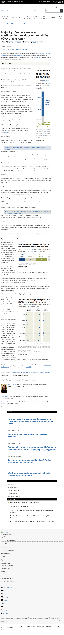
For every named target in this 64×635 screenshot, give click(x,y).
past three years (37, 57)
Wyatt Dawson (15, 49)
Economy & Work (5, 568)
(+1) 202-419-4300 (5, 539)
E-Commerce (7, 372)
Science (3, 571)
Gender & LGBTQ (5, 563)
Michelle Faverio (7, 49)
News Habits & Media (6, 578)
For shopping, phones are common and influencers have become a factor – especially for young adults (32, 448)
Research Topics (5, 17)
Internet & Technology (25, 372)
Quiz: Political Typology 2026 (19, 506)
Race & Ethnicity (5, 553)
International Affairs (6, 547)
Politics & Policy (5, 544)
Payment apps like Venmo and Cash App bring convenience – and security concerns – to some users (30, 421)
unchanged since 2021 (6, 132)
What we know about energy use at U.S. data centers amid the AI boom (29, 474)
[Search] (61, 10)
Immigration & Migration (7, 550)
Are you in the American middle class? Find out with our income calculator (30, 461)
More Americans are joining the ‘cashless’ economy (28, 435)
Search (35, 10)
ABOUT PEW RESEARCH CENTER (8, 617)
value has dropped (39, 53)
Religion (3, 556)
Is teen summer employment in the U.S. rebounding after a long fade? (32, 521)
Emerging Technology (15, 372)
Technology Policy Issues (45, 372)
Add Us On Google (6, 46)
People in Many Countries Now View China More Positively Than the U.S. (31, 517)
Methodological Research (7, 581)
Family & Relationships (7, 565)
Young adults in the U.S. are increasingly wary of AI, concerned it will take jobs (31, 511)
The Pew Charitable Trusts (53, 620)
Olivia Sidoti (25, 49)
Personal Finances (35, 372)
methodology (29, 367)
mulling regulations (19, 55)
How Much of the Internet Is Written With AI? (24, 503)
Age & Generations (6, 560)
